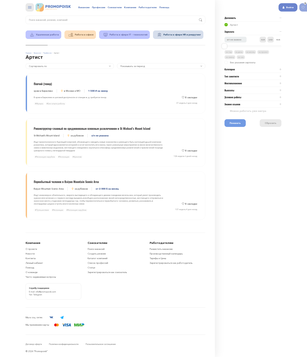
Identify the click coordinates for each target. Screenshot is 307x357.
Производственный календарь (166, 253)
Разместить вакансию (161, 249)
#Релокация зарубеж (45, 157)
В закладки (191, 97)
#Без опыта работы (56, 103)
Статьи (91, 267)
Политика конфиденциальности (64, 344)
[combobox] (161, 66)
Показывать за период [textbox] (132, 66)
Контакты (31, 258)
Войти (290, 7)
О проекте (31, 249)
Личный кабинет (34, 263)
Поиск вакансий (96, 249)
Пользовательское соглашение (101, 344)
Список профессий (98, 263)
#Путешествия (42, 210)
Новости (30, 253)
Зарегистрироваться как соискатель (107, 272)
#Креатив (77, 157)
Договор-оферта (34, 344)
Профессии (98, 7)
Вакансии (84, 7)
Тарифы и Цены (158, 258)
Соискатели (115, 7)
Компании (130, 7)
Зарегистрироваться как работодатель (171, 263)
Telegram (37, 294)
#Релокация (63, 157)
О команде (32, 272)
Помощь (164, 7)
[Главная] (53, 7)
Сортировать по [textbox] (38, 66)
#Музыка (39, 103)
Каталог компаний (97, 258)
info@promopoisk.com (46, 292)
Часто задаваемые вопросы (41, 276)
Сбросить (270, 123)
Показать (235, 123)
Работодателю (148, 7)
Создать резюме (97, 253)
